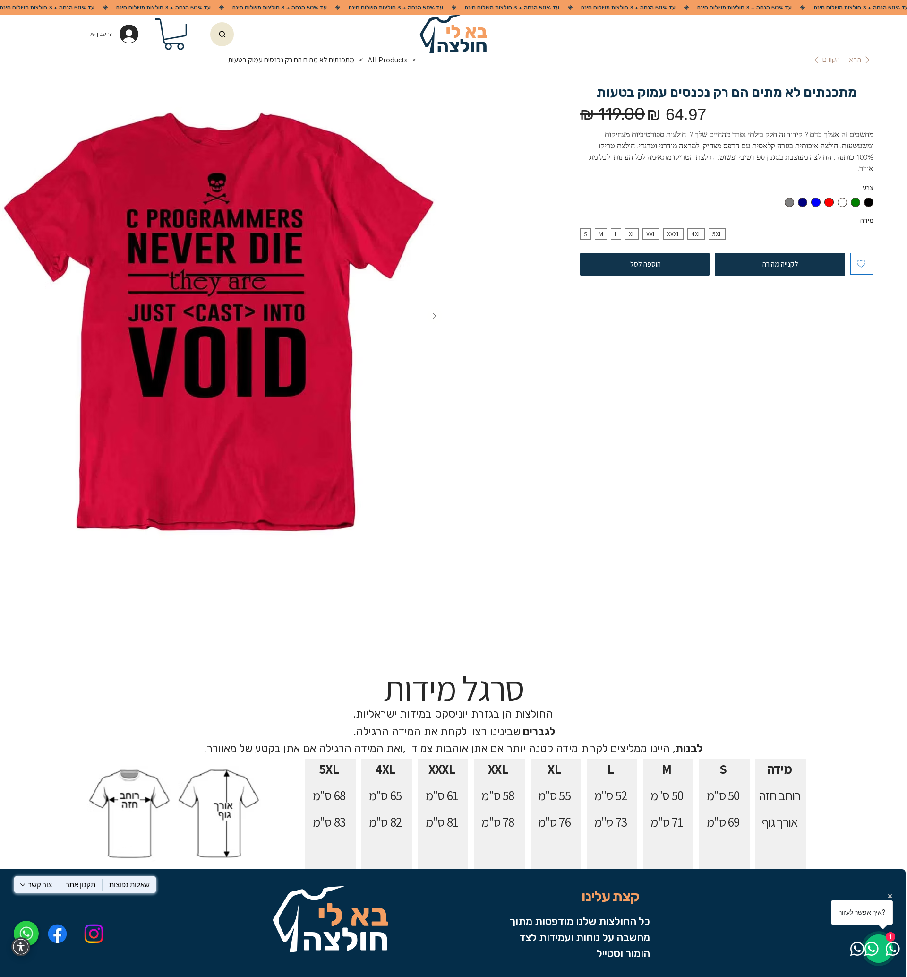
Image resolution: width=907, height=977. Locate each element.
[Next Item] (434, 316)
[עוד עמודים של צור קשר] (22, 884)
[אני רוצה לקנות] (222, 34)
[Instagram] (93, 933)
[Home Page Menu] (425, 59)
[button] (174, 34)
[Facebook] (57, 933)
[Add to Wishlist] (861, 264)
